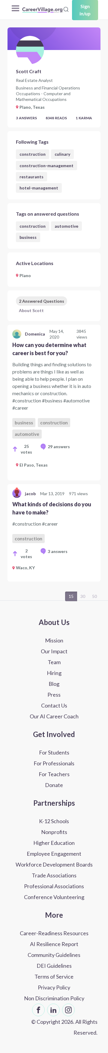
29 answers (59, 446)
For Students (54, 752)
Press (54, 694)
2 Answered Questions (41, 301)
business (28, 237)
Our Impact (54, 651)
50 (94, 596)
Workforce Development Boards (54, 864)
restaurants (32, 176)
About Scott (31, 310)
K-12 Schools (54, 821)
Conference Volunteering (54, 897)
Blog (54, 683)
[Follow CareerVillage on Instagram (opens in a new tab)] (68, 1010)
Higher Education (54, 842)
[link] (54, 402)
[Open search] (66, 9)
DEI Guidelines (54, 965)
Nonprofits (54, 832)
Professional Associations (54, 886)
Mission (54, 640)
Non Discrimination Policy (54, 998)
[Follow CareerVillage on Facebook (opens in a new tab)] (38, 1010)
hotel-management (39, 187)
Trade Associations (54, 875)
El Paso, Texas (34, 464)
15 (71, 596)
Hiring (54, 673)
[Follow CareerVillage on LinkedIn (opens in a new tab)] (53, 1010)
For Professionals (54, 763)
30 (82, 596)
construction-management (47, 165)
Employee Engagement (54, 853)
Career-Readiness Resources (54, 933)
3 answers (58, 551)
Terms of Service (54, 976)
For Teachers (54, 774)
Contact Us (54, 705)
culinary (62, 154)
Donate (54, 785)
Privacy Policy (54, 987)
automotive (66, 226)
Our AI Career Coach (54, 716)
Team (54, 662)
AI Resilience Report (54, 944)
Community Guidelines (54, 954)
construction (33, 154)
